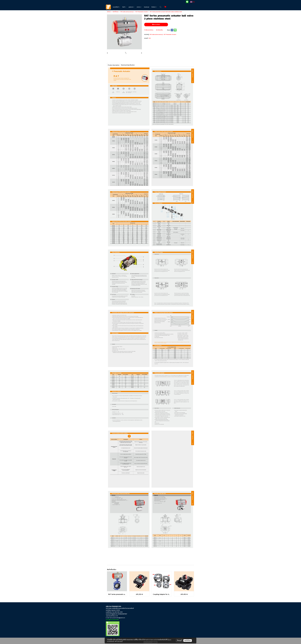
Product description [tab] (113, 65)
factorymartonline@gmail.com (117, 618)
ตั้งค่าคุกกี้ (179, 640)
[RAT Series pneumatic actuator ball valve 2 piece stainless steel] (124, 32)
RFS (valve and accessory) (156, 34)
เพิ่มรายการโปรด (149, 30)
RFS (150, 38)
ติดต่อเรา (153, 7)
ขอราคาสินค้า (156, 24)
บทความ (139, 7)
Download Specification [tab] (128, 65)
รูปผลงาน (131, 7)
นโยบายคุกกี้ (120, 641)
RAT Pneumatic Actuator (170, 34)
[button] (160, 6)
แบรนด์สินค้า (116, 7)
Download (146, 7)
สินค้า (123, 7)
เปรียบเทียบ (160, 30)
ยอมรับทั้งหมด (187, 640)
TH (193, 2)
